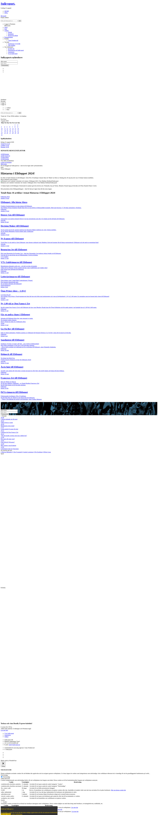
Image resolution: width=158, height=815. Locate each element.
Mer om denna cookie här (118, 790)
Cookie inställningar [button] (16, 814)
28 (13, 133)
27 (10, 133)
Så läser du (11, 48)
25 (5, 133)
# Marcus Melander (6, 452)
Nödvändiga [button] (4, 775)
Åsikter (6, 30)
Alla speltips (11, 45)
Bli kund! (3, 16)
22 (15, 131)
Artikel (8, 108)
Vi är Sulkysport (12, 53)
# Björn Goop (47, 452)
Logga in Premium (6, 162)
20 (10, 131)
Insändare (11, 34)
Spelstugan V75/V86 (14, 44)
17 (1, 131)
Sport (5, 27)
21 (13, 131)
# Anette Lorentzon (27, 452)
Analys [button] (3, 800)
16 (18, 129)
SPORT (6, 11)
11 (5, 129)
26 (7, 133)
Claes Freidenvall (13, 40)
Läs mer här (74, 807)
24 (1, 133)
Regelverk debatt (13, 35)
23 (18, 131)
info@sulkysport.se (14, 744)
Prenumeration (8, 37)
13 (10, 129)
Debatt (10, 32)
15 (15, 129)
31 (1, 135)
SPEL (6, 13)
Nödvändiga (6, 777)
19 (7, 131)
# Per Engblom (38, 452)
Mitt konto (4, 164)
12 (7, 129)
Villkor (6, 736)
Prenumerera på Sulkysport (16, 50)
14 (13, 129)
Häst (8, 109)
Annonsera (11, 52)
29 (15, 133)
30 (18, 133)
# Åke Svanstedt (17, 452)
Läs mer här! (4, 730)
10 (1, 129)
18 (5, 131)
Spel (5, 29)
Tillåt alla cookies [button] (6, 814)
